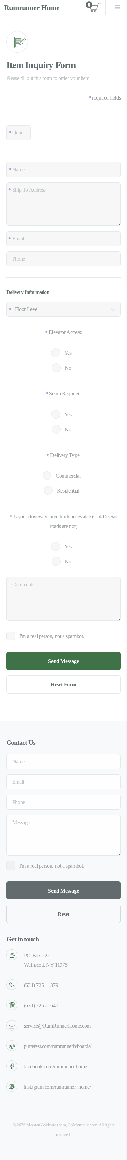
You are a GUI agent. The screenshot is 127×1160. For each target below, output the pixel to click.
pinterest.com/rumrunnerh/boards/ (57, 1046)
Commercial (68, 476)
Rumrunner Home (31, 8)
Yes (68, 353)
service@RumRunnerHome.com (57, 1026)
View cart (94, 7)
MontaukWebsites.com (46, 1125)
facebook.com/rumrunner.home (55, 1066)
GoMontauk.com (82, 1125)
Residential (68, 491)
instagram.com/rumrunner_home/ (57, 1087)
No (68, 368)
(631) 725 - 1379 (41, 985)
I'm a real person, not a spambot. (51, 636)
